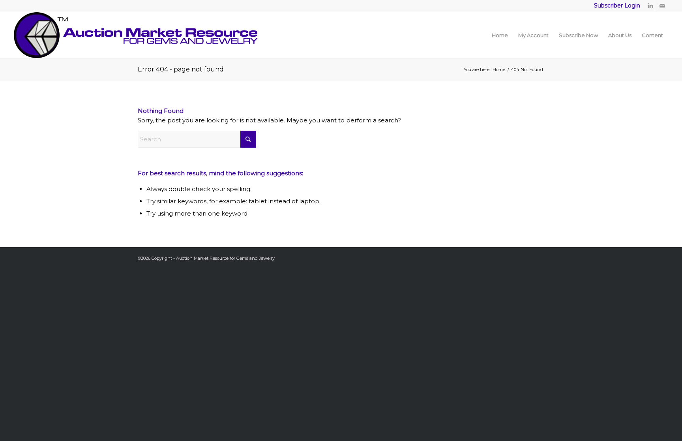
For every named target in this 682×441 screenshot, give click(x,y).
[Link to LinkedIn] (650, 6)
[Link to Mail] (662, 6)
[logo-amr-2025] (136, 35)
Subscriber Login (617, 5)
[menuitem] (500, 35)
